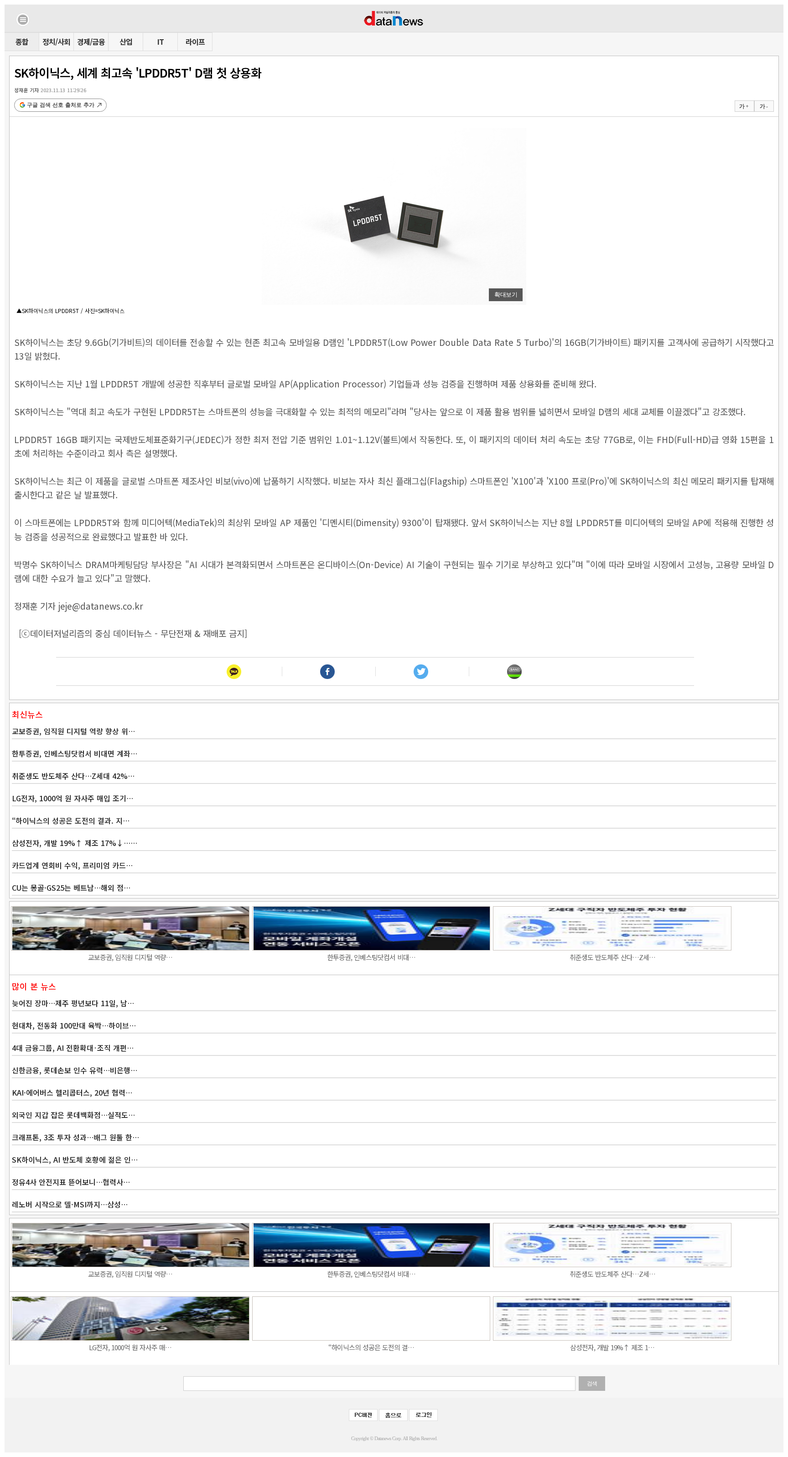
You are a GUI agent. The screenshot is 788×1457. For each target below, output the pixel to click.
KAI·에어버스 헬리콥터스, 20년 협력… (72, 1092)
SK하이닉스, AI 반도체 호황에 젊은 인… (75, 1159)
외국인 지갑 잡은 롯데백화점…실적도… (73, 1114)
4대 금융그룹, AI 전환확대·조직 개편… (73, 1047)
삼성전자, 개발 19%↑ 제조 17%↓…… (74, 842)
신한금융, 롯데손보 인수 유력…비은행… (74, 1070)
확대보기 (505, 294)
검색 (592, 1383)
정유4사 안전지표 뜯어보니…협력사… (71, 1181)
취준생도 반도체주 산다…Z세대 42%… (73, 775)
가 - (763, 106)
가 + (743, 106)
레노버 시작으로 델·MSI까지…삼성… (70, 1204)
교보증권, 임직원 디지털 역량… (130, 957)
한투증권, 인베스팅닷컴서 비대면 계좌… (74, 753)
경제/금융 (91, 41)
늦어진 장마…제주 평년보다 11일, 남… (73, 1002)
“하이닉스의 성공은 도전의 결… (371, 1347)
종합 (22, 41)
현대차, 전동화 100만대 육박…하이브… (74, 1025)
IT (160, 41)
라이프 (195, 41)
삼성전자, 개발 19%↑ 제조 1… (612, 1347)
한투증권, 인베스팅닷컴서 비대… (371, 957)
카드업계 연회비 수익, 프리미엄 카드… (72, 865)
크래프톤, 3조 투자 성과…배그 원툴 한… (75, 1137)
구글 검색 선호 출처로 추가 (60, 105)
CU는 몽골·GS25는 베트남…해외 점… (71, 887)
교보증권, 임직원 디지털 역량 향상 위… (73, 731)
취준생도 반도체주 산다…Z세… (612, 957)
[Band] (514, 671)
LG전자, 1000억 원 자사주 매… (130, 1347)
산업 (125, 41)
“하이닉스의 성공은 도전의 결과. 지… (71, 820)
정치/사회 (56, 41)
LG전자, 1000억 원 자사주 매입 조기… (72, 798)
